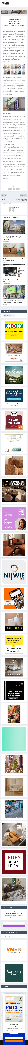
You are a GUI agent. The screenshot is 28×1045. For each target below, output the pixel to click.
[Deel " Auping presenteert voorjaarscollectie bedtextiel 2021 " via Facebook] (8, 189)
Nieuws (22, 25)
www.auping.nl (6, 178)
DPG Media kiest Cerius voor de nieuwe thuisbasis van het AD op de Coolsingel (13, 237)
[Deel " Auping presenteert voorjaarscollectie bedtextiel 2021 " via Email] (16, 189)
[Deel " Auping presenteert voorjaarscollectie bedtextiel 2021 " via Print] (19, 189)
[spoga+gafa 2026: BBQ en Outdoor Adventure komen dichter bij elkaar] (14, 292)
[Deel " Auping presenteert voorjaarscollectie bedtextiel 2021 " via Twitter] (11, 189)
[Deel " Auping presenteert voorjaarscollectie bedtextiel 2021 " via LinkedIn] (14, 189)
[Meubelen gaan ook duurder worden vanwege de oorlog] (14, 250)
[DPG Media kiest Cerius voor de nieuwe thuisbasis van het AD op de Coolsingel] (14, 227)
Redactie (12, 25)
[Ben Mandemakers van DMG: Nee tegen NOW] (14, 271)
